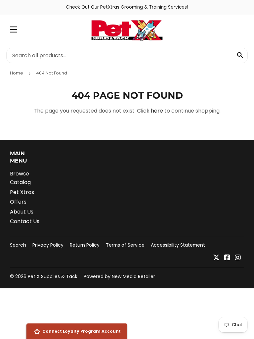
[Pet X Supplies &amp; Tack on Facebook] (227, 258)
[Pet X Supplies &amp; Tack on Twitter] (216, 258)
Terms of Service (125, 245)
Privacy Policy (48, 245)
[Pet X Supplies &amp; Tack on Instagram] (238, 258)
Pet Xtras (22, 192)
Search (18, 245)
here (157, 111)
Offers (18, 202)
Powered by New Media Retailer (119, 276)
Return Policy (85, 245)
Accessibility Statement (178, 245)
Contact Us (24, 221)
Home (16, 73)
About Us (21, 212)
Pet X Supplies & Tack (52, 276)
